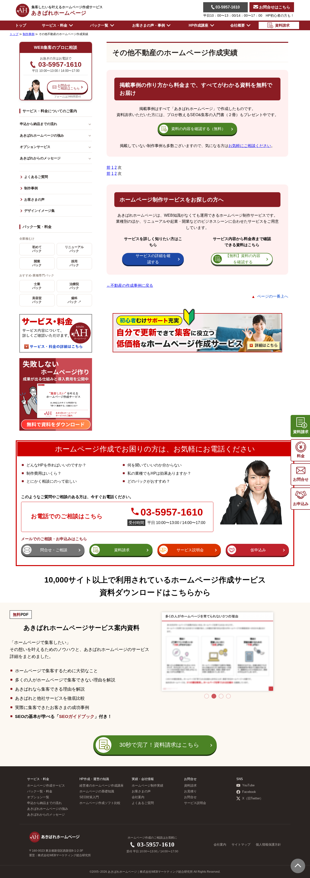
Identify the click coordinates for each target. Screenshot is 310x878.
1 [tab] (206, 696)
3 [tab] (221, 696)
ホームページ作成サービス (46, 785)
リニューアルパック (74, 249)
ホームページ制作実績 (147, 785)
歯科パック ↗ (74, 300)
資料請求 (190, 785)
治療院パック (74, 286)
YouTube (248, 785)
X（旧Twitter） (252, 798)
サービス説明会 (195, 803)
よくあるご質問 (36, 177)
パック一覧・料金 (37, 227)
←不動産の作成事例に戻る (130, 285)
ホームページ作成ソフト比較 (99, 803)
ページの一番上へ (272, 296)
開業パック (37, 263)
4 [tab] (228, 696)
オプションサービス (35, 147)
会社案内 (138, 797)
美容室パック (37, 300)
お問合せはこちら (274, 7)
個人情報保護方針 (268, 844)
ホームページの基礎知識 (96, 791)
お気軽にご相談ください (249, 146)
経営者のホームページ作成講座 (101, 785)
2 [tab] (213, 696)
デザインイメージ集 (39, 211)
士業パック (37, 286)
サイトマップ (241, 844)
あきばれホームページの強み (42, 135)
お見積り (190, 791)
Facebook (249, 792)
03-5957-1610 (227, 7)
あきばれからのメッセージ (40, 158)
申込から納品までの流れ (38, 124)
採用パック (74, 263)
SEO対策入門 (89, 797)
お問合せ (190, 797)
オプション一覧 (38, 797)
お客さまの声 (34, 199)
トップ (20, 25)
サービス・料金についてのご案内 (50, 111)
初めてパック (37, 249)
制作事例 (31, 188)
